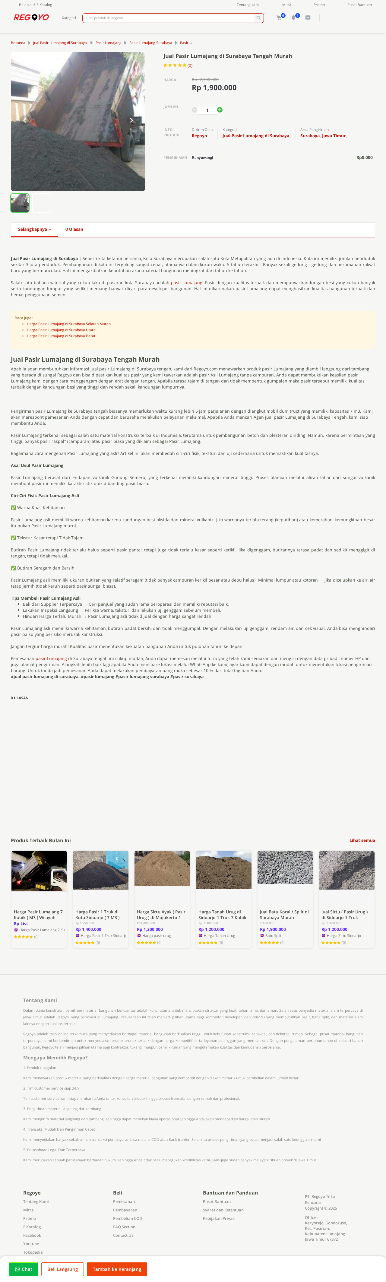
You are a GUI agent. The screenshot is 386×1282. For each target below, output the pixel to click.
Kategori (69, 17)
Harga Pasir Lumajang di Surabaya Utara (61, 329)
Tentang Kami (36, 1201)
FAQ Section (124, 1227)
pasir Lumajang (187, 282)
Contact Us (123, 1235)
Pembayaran (125, 1210)
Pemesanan (124, 1201)
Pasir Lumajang (109, 42)
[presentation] (25, 120)
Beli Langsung (62, 1269)
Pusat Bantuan (359, 4)
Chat (27, 1269)
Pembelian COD (127, 1218)
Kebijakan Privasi (219, 1218)
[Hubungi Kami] (307, 17)
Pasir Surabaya (192, 42)
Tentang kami (248, 4)
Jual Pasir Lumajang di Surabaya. (60, 42)
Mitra (286, 4)
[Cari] (259, 18)
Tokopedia (33, 1252)
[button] (20, 203)
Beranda (18, 42)
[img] (279, 17)
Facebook (32, 1235)
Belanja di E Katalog (35, 4)
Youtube (31, 1243)
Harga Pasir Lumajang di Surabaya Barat (61, 335)
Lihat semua (362, 840)
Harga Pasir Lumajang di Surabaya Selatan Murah (69, 323)
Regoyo (199, 135)
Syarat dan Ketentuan (223, 1210)
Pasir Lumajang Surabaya (150, 42)
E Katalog (32, 1227)
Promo (319, 4)
